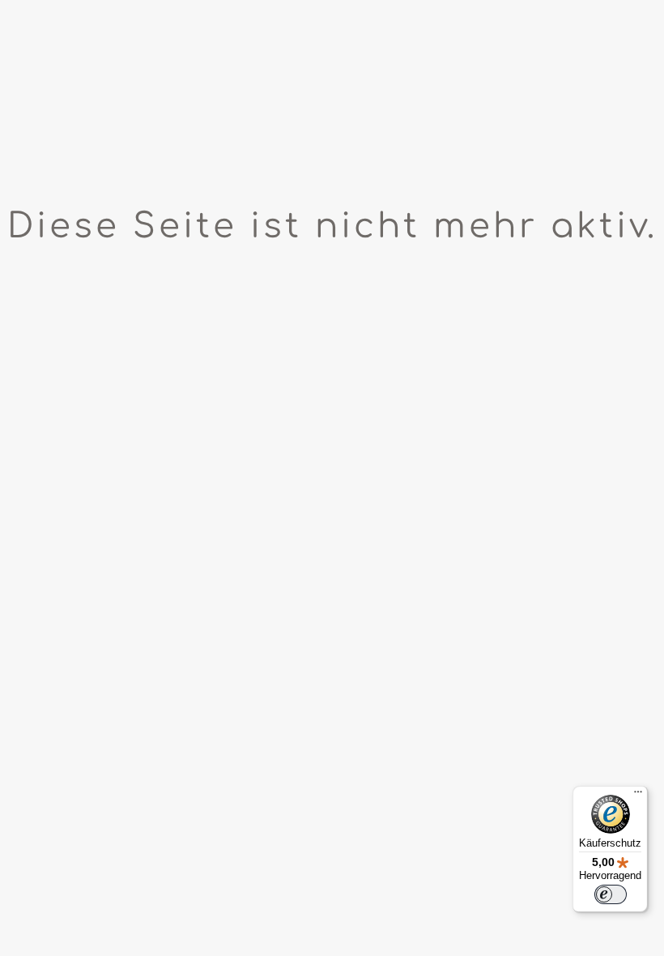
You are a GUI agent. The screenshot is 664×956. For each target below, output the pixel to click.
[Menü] (638, 795)
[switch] (610, 894)
